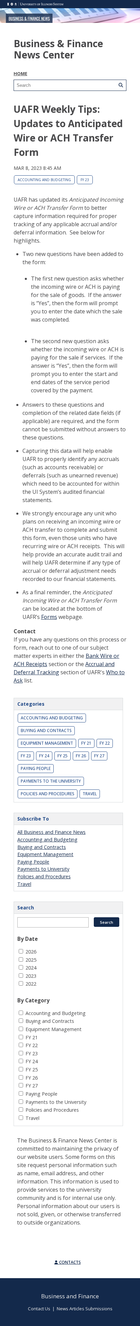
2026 (30, 951)
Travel (90, 794)
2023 (30, 976)
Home (20, 73)
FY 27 (99, 756)
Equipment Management (47, 743)
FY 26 (81, 756)
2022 (30, 983)
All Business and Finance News (51, 832)
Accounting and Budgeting (44, 179)
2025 (30, 960)
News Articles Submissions (84, 1308)
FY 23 (85, 179)
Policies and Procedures (47, 794)
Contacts (69, 1262)
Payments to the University (51, 781)
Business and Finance (70, 1296)
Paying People (36, 768)
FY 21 (86, 743)
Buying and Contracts (46, 730)
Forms (49, 617)
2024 (30, 967)
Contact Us (39, 1308)
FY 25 (62, 756)
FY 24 (44, 756)
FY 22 (105, 743)
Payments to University (43, 869)
